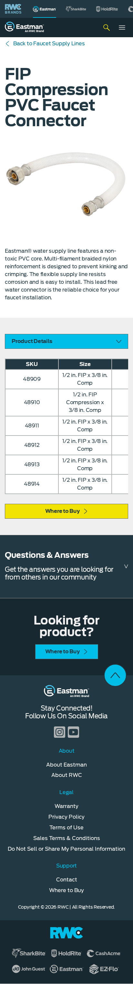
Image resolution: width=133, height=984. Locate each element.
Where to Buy (62, 511)
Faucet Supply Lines (49, 43)
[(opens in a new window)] (76, 9)
